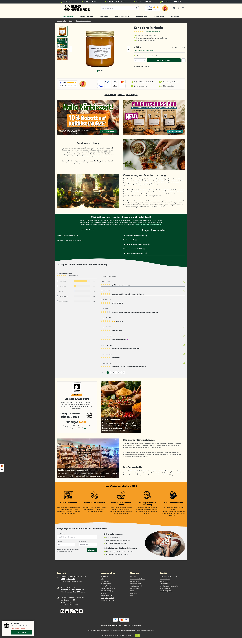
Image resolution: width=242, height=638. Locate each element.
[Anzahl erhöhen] (144, 60)
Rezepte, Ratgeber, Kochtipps (169, 576)
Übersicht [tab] (84, 230)
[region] (93, 49)
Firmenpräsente (165, 581)
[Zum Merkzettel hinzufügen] (183, 60)
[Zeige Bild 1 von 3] (97, 70)
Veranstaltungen (135, 584)
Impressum (104, 576)
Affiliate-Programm (166, 591)
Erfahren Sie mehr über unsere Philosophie (148, 224)
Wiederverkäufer (165, 579)
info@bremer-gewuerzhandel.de (72, 589)
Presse (132, 591)
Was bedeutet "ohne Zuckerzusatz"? (135, 244)
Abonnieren (92, 550)
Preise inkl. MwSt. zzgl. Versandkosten (144, 50)
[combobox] (117, 8)
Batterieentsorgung (107, 591)
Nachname (82, 542)
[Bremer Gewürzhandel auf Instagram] (67, 611)
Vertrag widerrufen (107, 595)
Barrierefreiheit (106, 584)
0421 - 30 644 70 (67, 579)
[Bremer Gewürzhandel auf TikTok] (72, 611)
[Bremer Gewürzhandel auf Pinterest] (76, 611)
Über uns (133, 576)
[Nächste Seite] (121, 372)
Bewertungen (132, 95)
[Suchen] (136, 8)
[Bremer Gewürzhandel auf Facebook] (62, 611)
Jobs (131, 595)
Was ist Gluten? (128, 240)
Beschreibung (110, 95)
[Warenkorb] (183, 8)
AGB (102, 579)
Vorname (59, 542)
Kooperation (134, 593)
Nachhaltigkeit (134, 588)
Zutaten (121, 95)
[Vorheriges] (70, 49)
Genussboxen (164, 584)
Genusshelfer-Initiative (137, 579)
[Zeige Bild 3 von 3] (101, 70)
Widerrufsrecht (106, 586)
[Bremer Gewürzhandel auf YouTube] (81, 611)
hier (85, 428)
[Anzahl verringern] (136, 60)
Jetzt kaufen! (22, 632)
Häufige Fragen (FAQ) (107, 598)
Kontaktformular (79, 592)
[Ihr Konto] (178, 8)
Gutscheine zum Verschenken (169, 586)
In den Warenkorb (163, 60)
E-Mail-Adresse (62, 534)
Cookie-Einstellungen (107, 600)
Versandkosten (116, 630)
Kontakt (103, 593)
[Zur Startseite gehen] (77, 8)
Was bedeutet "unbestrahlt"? (132, 249)
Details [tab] (91, 230)
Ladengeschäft (135, 581)
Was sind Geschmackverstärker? (133, 235)
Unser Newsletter (165, 588)
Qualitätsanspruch (136, 586)
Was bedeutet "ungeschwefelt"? (133, 253)
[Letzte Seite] (124, 372)
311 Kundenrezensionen (152, 32)
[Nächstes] (128, 49)
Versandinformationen (108, 588)
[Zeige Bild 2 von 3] (99, 70)
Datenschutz (105, 581)
